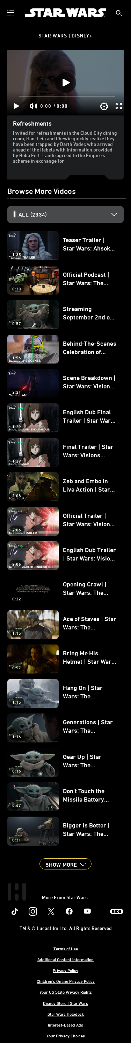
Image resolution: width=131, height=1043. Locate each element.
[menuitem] (11, 12)
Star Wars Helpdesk (66, 1014)
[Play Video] (65, 82)
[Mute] (33, 106)
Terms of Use (65, 948)
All (33, 214)
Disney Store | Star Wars (65, 1003)
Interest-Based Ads (65, 1024)
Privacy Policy (65, 970)
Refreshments (32, 123)
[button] (65, 863)
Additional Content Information (65, 959)
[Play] (17, 106)
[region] (65, 82)
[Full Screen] (119, 106)
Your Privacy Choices (65, 1035)
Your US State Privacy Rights (65, 991)
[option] (71, 214)
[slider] (67, 96)
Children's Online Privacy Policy (66, 981)
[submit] (119, 13)
